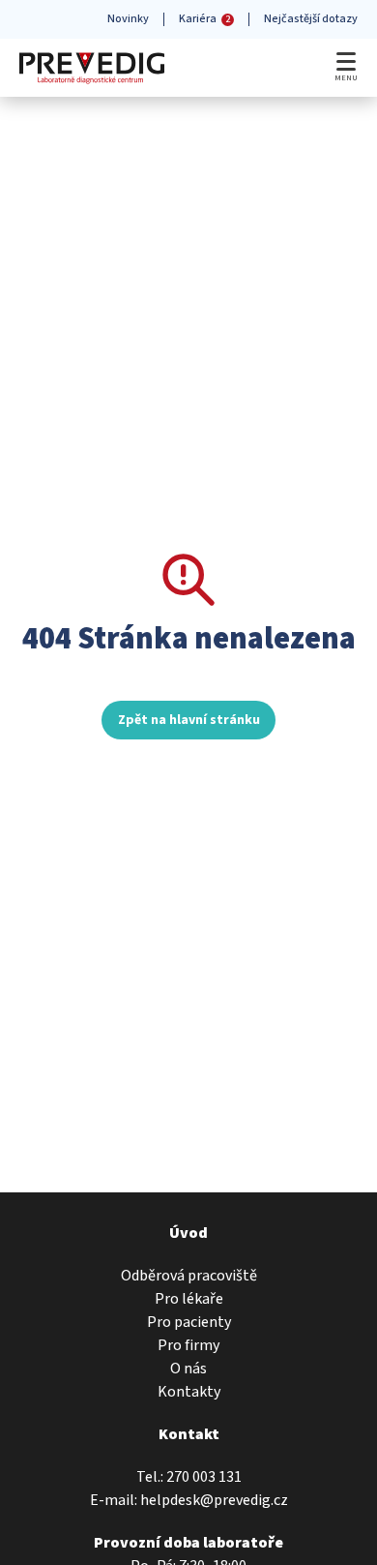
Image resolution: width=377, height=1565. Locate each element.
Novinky (128, 19)
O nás (188, 1368)
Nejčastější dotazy (311, 19)
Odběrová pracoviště (189, 1275)
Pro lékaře (189, 1298)
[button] (346, 59)
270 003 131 (204, 1477)
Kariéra (204, 19)
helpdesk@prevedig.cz (214, 1500)
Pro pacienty (189, 1322)
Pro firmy (188, 1345)
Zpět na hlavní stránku (189, 720)
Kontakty (189, 1391)
